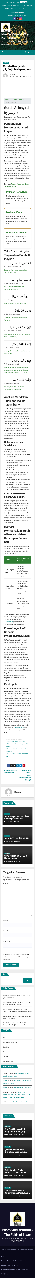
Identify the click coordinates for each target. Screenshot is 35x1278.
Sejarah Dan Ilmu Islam (22, 1269)
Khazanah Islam (16, 99)
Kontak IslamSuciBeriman (17, 12)
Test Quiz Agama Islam (13, 5)
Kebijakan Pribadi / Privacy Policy (17, 15)
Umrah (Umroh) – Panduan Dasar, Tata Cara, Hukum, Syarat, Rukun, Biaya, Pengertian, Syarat (17, 1094)
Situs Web (6, 941)
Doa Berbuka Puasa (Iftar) (22, 1087)
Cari (4, 974)
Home (7, 99)
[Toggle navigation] (32, 52)
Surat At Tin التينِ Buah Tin (16, 838)
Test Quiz (6, 1056)
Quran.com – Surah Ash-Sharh (16, 741)
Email (5, 931)
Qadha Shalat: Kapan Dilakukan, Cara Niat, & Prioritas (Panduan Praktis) (16, 1151)
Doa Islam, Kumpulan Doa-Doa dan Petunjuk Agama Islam (16, 1260)
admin (13, 74)
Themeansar (17, 1252)
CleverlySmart (8, 621)
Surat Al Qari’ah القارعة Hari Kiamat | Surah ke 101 (17, 817)
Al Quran (23, 5)
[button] (25, 52)
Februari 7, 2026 (11, 1134)
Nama (5, 920)
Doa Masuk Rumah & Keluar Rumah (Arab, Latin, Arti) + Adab (17, 1192)
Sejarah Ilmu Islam (24, 9)
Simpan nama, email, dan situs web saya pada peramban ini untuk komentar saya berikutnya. (16, 956)
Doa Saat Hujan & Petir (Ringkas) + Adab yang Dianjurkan (14, 1131)
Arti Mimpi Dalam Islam (11, 9)
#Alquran (24, 76)
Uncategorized (8, 1061)
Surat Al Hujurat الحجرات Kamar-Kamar (15, 857)
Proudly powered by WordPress (10, 1249)
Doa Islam (29, 5)
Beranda (4, 5)
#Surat (29, 76)
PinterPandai (19, 727)
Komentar (6, 883)
